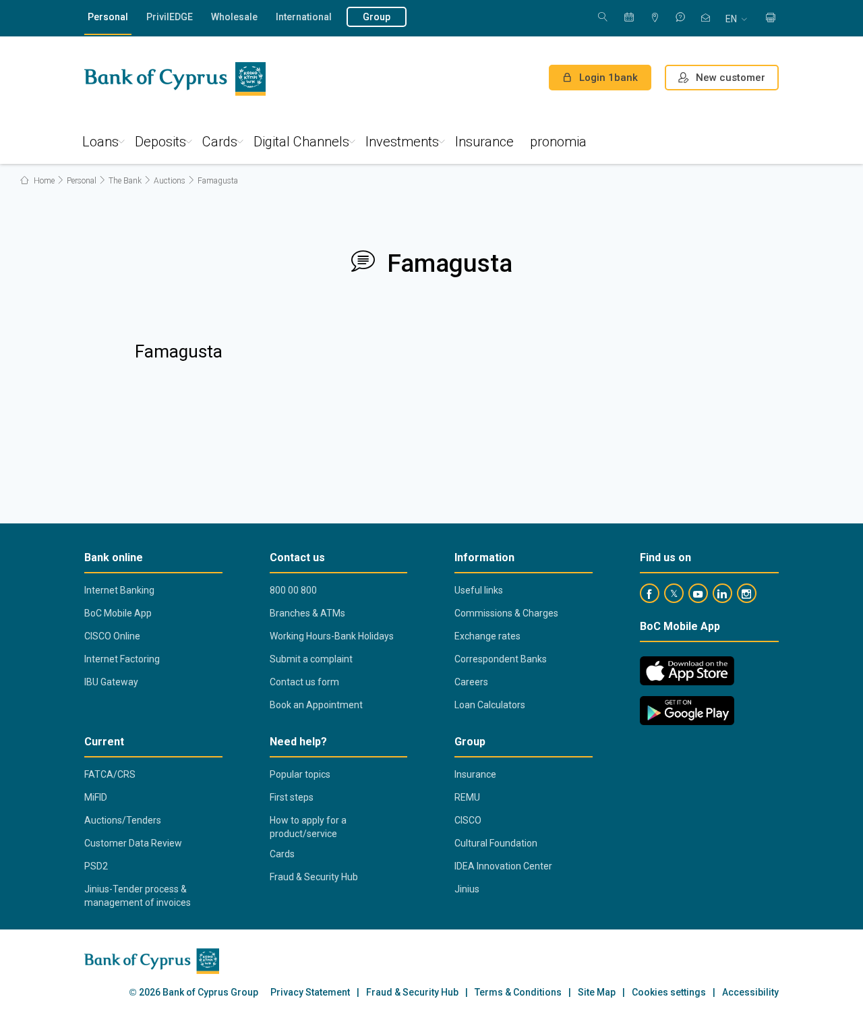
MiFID (95, 797)
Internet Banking (119, 590)
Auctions (169, 180)
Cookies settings (669, 992)
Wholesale (234, 16)
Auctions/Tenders (122, 820)
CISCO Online (112, 636)
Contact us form (304, 682)
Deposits (160, 142)
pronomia (558, 142)
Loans (100, 142)
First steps (292, 797)
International (304, 16)
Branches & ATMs (307, 613)
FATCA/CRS (110, 774)
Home (43, 180)
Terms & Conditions (518, 992)
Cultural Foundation (495, 843)
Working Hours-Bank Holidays (332, 636)
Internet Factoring (122, 659)
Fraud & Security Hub (314, 876)
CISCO (467, 820)
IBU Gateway (111, 682)
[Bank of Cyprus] (175, 79)
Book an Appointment (316, 704)
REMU (467, 797)
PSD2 (96, 866)
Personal (108, 16)
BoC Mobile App (118, 613)
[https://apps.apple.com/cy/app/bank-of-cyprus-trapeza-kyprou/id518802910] (687, 670)
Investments (402, 142)
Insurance (484, 142)
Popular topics (300, 774)
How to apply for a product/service (308, 827)
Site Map (597, 992)
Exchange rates (487, 636)
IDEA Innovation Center (503, 866)
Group (376, 16)
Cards (219, 142)
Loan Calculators (489, 704)
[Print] (771, 18)
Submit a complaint (311, 659)
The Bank (125, 180)
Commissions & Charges (506, 613)
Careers (471, 682)
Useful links (478, 590)
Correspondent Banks (500, 659)
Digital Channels (301, 142)
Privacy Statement (310, 992)
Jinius (466, 889)
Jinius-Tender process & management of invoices (137, 896)
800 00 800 (293, 590)
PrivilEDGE (169, 16)
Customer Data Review (133, 843)
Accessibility (750, 992)
